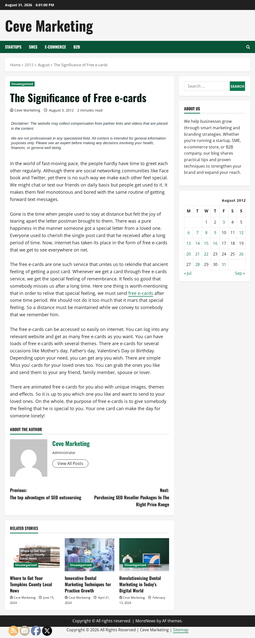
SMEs (33, 47)
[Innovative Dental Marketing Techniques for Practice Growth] (90, 554)
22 (206, 254)
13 (188, 243)
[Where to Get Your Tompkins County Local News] (35, 554)
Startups (13, 47)
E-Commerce (55, 47)
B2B (76, 47)
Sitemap (181, 630)
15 (206, 243)
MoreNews (145, 621)
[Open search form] (248, 47)
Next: (131, 497)
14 (197, 243)
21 (197, 254)
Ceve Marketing (49, 25)
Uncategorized (22, 84)
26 (241, 254)
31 (224, 264)
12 (241, 232)
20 (188, 254)
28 (197, 264)
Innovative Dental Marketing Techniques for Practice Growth (88, 584)
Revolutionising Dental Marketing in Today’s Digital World (140, 584)
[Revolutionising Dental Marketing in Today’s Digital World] (144, 554)
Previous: (45, 494)
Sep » (240, 273)
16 (215, 243)
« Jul (187, 273)
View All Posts (70, 463)
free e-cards (140, 293)
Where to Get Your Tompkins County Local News (31, 584)
